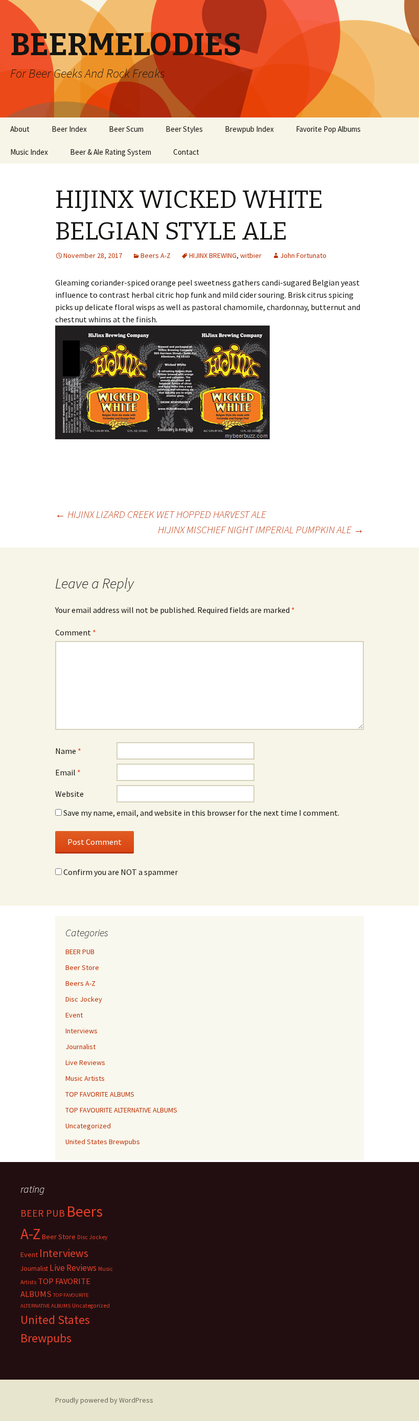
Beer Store (82, 967)
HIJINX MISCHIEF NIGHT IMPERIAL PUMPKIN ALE (261, 529)
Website (69, 794)
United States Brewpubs (102, 1141)
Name (68, 751)
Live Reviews (85, 1062)
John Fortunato (303, 255)
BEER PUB (80, 951)
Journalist (80, 1046)
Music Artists (85, 1078)
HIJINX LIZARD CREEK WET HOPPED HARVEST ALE (160, 514)
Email (68, 772)
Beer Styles (184, 129)
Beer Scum (126, 129)
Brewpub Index (249, 129)
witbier (251, 255)
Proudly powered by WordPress (104, 1400)
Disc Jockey (83, 999)
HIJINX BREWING (213, 255)
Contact (186, 152)
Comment (75, 632)
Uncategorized (88, 1125)
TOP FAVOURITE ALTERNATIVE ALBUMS (121, 1110)
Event (74, 1015)
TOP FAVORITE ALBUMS (99, 1094)
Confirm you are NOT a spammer (120, 872)
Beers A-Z (156, 255)
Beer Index (69, 129)
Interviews (81, 1030)
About (20, 129)
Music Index (29, 152)
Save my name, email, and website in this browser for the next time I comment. (201, 813)
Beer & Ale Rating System (110, 152)
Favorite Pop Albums (328, 129)
